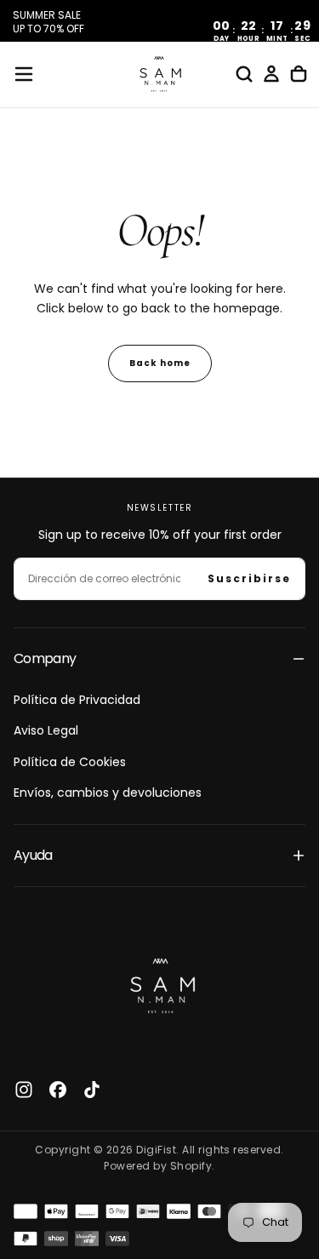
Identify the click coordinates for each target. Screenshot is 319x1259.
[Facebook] (58, 1089)
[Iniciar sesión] (271, 74)
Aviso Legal (46, 730)
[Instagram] (24, 1089)
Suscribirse (249, 578)
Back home (160, 363)
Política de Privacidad (77, 699)
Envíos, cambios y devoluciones (108, 792)
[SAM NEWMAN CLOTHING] (160, 983)
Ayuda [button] (33, 855)
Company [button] (45, 658)
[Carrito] (298, 74)
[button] (24, 74)
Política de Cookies (70, 761)
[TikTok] (92, 1089)
